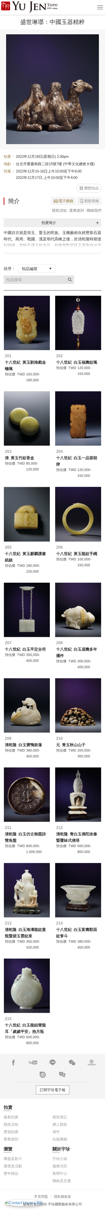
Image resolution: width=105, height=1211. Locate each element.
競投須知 (59, 210)
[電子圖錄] (43, 1075)
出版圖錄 (59, 1139)
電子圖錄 (66, 201)
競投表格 (91, 201)
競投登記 (59, 1117)
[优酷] (91, 1062)
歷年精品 (11, 1173)
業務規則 (76, 210)
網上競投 (59, 1124)
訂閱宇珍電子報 (52, 1090)
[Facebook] (13, 1062)
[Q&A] (62, 1075)
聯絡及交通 (61, 1181)
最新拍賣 (11, 1117)
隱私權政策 (62, 1197)
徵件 (56, 1132)
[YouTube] (33, 1062)
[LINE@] (52, 1062)
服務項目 (59, 1166)
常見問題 (41, 1197)
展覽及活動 (13, 1166)
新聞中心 (59, 1173)
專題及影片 (13, 1159)
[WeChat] (72, 1062)
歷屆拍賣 (11, 1132)
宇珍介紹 (59, 1159)
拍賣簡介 (49, 223)
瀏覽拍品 (91, 188)
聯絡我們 (94, 210)
